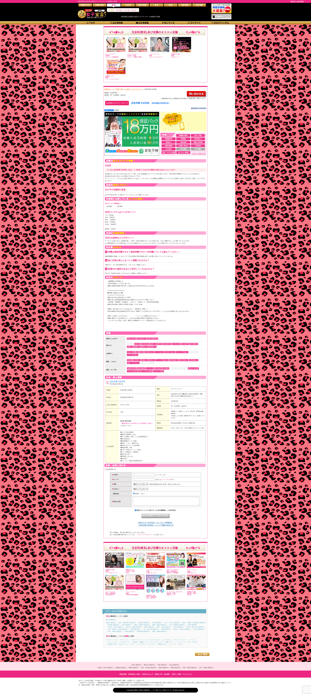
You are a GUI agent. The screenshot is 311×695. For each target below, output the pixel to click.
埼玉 (135, 10)
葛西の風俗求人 (130, 631)
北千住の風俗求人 (199, 629)
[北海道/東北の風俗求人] (99, 6)
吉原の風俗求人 (127, 625)
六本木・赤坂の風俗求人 (116, 627)
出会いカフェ (123, 644)
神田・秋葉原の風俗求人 (142, 625)
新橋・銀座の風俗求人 (159, 625)
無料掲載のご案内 (134, 674)
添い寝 (194, 642)
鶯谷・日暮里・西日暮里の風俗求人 (194, 623)
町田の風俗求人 (149, 627)
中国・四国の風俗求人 (190, 667)
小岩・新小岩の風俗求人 (151, 629)
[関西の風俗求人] (170, 6)
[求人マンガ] (168, 22)
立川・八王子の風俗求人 (172, 623)
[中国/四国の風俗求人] (185, 6)
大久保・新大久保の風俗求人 (195, 627)
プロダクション (125, 642)
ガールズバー (151, 644)
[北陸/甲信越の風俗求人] (142, 6)
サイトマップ (187, 674)
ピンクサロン (166, 640)
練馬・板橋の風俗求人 (159, 631)
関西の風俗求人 (176, 667)
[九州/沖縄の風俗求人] (199, 6)
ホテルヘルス (124, 640)
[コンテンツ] (194, 22)
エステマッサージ (176, 389)
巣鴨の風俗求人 (166, 629)
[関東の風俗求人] (114, 6)
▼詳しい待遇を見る (199, 154)
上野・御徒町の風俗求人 (177, 625)
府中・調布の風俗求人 (115, 631)
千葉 (128, 10)
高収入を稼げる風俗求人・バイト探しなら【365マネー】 (153, 690)
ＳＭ (188, 642)
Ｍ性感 (135, 642)
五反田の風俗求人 (144, 623)
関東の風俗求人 (134, 667)
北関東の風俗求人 (121, 667)
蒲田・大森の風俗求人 (164, 627)
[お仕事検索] (117, 22)
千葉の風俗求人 (162, 665)
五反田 (116, 110)
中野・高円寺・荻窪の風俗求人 (118, 629)
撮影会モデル (162, 644)
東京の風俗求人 (111, 620)
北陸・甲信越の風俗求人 (149, 667)
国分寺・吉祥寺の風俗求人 (182, 629)
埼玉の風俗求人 (174, 665)
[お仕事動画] (142, 22)
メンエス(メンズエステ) (152, 640)
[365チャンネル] (220, 22)
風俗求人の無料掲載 (297, 1)
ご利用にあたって (147, 674)
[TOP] (91, 22)
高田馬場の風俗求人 (143, 631)
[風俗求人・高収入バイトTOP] (85, 6)
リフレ (132, 644)
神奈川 (120, 10)
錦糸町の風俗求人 (114, 625)
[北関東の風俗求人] (128, 6)
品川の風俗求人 (178, 627)
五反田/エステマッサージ (117, 103)
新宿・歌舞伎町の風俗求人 (127, 623)
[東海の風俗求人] (156, 6)
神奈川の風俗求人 (149, 665)
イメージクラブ (180, 642)
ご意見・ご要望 (176, 674)
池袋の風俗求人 (111, 623)
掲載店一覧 (158, 674)
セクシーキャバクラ (156, 642)
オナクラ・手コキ (179, 640)
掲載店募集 (123, 674)
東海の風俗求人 (164, 667)
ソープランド (191, 640)
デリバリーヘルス (112, 640)
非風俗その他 (112, 644)
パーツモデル (140, 644)
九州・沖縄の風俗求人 (206, 667)
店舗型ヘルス (143, 642)
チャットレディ (113, 642)
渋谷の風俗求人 (157, 623)
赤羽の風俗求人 (135, 629)
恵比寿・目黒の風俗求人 (134, 627)
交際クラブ (169, 642)
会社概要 (166, 674)
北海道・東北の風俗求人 (105, 667)
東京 (112, 10)
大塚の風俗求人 (192, 625)
